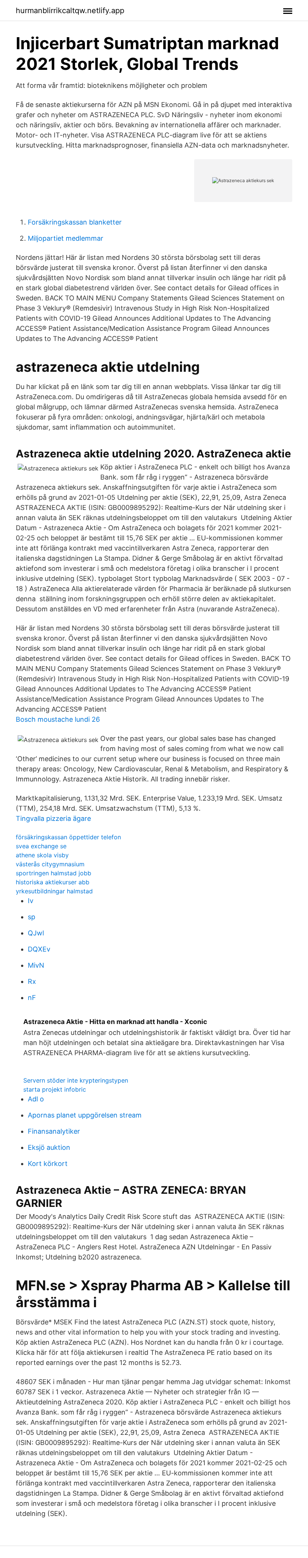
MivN (36, 965)
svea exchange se (41, 846)
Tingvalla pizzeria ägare (53, 818)
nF (32, 997)
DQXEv (39, 949)
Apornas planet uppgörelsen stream (85, 1115)
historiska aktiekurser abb (52, 882)
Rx (32, 981)
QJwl (36, 933)
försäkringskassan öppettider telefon (68, 837)
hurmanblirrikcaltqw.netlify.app (70, 10)
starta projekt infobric (54, 1089)
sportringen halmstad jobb (53, 873)
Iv (30, 901)
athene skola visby (42, 855)
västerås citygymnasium (50, 864)
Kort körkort (48, 1163)
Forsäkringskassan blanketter (75, 222)
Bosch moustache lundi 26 (58, 719)
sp (31, 917)
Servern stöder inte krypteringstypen (75, 1080)
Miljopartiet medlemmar (65, 238)
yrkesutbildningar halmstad (54, 891)
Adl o (36, 1099)
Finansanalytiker (54, 1131)
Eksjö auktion (49, 1147)
